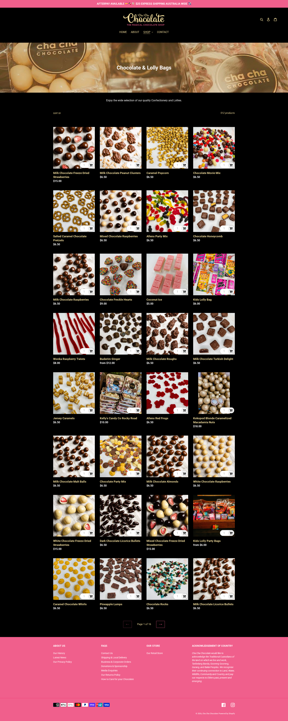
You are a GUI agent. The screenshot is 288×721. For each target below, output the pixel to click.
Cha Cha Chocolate (210, 713)
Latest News (59, 657)
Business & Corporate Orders (116, 662)
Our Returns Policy (110, 675)
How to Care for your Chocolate (117, 679)
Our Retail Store (154, 653)
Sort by (57, 113)
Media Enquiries (109, 670)
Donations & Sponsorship (114, 666)
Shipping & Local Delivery (114, 657)
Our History (59, 653)
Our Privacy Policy (62, 662)
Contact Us (107, 653)
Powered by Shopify (227, 713)
